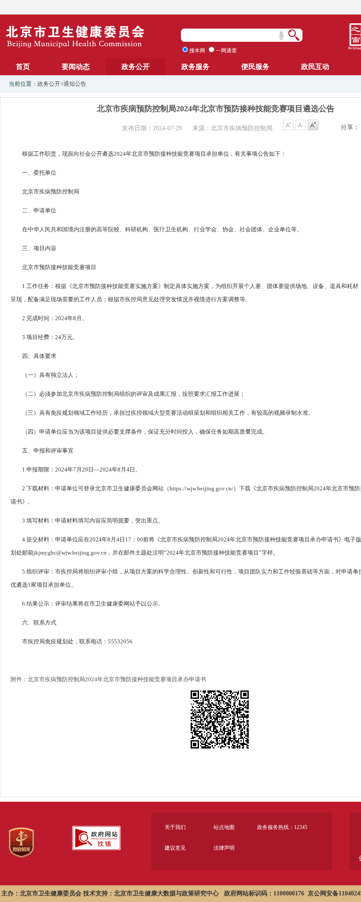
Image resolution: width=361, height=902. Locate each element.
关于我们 (175, 827)
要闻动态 (76, 66)
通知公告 (74, 83)
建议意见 (175, 848)
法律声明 (224, 848)
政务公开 (136, 66)
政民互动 (315, 66)
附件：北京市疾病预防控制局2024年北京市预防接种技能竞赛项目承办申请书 (108, 679)
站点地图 (224, 827)
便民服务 (255, 66)
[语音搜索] (281, 35)
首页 (23, 66)
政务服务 (195, 66)
